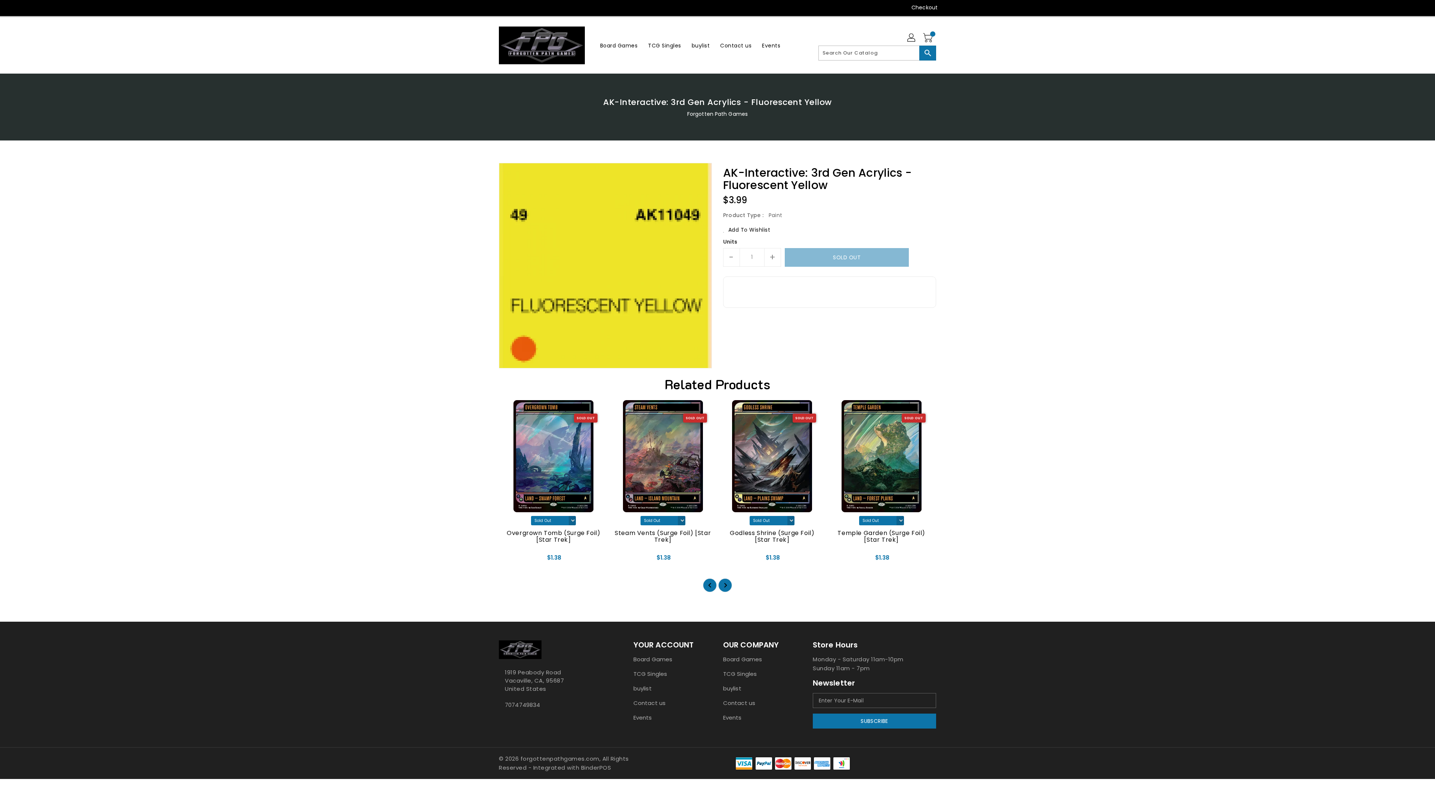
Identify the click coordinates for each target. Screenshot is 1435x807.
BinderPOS (596, 768)
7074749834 (522, 705)
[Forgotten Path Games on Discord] (531, 7)
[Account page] (911, 38)
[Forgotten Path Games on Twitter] (502, 7)
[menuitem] (619, 45)
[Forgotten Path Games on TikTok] (559, 7)
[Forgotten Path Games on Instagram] (516, 7)
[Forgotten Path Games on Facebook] (488, 7)
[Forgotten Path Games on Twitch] (545, 7)
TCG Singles (650, 674)
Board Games (652, 659)
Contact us (649, 703)
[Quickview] (510, 560)
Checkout (924, 7)
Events (642, 717)
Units (730, 241)
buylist (642, 688)
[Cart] (928, 38)
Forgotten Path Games (717, 114)
